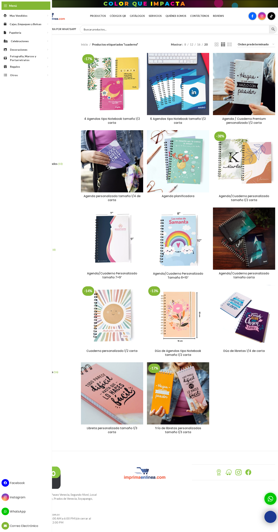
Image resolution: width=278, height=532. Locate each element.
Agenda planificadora (178, 196)
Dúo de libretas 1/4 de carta (244, 351)
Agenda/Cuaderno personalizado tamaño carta (244, 275)
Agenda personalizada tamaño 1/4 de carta (112, 198)
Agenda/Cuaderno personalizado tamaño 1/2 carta (244, 198)
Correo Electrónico (23, 526)
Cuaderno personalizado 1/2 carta (111, 351)
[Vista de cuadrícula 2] (216, 44)
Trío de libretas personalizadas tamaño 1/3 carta (178, 430)
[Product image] (112, 84)
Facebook (17, 483)
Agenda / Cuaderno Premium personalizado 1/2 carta (244, 121)
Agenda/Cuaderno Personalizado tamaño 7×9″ (112, 275)
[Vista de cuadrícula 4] (229, 44)
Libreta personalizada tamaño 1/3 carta (112, 430)
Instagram (17, 497)
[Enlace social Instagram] (262, 16)
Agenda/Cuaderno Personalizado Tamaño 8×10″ (178, 276)
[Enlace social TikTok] (271, 16)
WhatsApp (17, 511)
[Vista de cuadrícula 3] (223, 44)
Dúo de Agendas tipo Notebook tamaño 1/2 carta (178, 353)
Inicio (84, 44)
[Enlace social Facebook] (252, 16)
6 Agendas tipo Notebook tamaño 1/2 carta (178, 121)
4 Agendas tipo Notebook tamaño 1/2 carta (112, 121)
